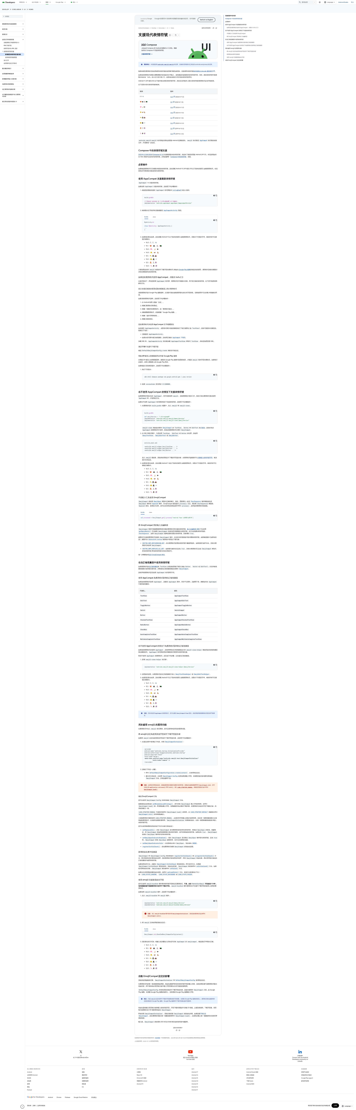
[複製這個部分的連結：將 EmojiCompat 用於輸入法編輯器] (170, 525)
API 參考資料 (250, 1078)
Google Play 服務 (184, 270)
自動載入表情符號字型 (205, 458)
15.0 (171, 107)
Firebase (67, 1097)
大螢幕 (139, 1072)
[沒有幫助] (216, 28)
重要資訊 (22, 2)
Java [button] (154, 217)
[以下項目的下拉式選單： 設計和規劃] (40, 2)
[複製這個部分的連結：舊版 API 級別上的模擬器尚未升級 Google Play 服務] (179, 356)
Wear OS (139, 1075)
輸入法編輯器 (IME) (193, 529)
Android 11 (195, 1090)
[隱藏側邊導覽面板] (22, 1107)
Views (31, 9)
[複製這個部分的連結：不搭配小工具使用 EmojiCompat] (167, 498)
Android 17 (195, 1072)
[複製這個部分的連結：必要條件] (149, 165)
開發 (47, 2)
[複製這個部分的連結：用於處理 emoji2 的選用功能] (168, 725)
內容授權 (157, 1038)
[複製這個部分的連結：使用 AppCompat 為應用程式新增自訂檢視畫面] (180, 578)
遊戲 (83, 1072)
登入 (352, 2)
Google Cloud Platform (81, 1097)
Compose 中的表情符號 (178, 157)
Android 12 (195, 1087)
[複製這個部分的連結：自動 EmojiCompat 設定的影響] (171, 976)
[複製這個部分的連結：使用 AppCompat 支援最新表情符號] (177, 179)
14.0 (171, 113)
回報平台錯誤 (305, 1072)
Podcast (29, 1090)
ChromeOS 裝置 (141, 1078)
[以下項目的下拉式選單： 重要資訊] (27, 2)
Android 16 (195, 1075)
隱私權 (84, 1084)
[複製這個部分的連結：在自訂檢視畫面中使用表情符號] (171, 563)
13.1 (171, 118)
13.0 (171, 123)
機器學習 (84, 1075)
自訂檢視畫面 (153, 567)
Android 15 (195, 1078)
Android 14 (195, 1081)
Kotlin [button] (146, 217)
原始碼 (29, 1081)
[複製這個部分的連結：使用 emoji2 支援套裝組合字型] (166, 880)
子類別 (179, 338)
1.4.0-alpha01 (177, 190)
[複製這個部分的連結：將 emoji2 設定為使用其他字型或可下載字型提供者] (182, 734)
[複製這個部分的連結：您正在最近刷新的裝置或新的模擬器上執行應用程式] (179, 289)
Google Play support (307, 1078)
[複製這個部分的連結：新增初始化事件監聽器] (159, 852)
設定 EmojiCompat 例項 (157, 555)
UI (25, 9)
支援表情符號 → (146, 54)
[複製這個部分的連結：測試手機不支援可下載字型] (160, 347)
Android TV (140, 1084)
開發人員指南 (250, 1075)
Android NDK (250, 1084)
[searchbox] (12, 16)
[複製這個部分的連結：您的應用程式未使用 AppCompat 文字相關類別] (176, 324)
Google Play (59, 2)
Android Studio (343, 2)
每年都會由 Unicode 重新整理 (203, 71)
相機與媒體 (85, 1081)
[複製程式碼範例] (216, 195)
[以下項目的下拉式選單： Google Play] (65, 2)
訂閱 (335, 1105)
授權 (34, 1105)
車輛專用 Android (142, 1081)
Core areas (16, 9)
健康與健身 (85, 1078)
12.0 (171, 134)
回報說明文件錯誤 (306, 1075)
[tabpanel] (179, 226)
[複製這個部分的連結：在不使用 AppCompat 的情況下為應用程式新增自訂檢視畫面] (191, 646)
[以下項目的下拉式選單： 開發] (50, 2)
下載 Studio (249, 1081)
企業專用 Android (32, 1075)
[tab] (146, 217)
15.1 (171, 102)
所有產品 (94, 1097)
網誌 (74, 2)
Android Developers (143, 28)
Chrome (59, 1097)
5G (83, 1087)
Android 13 (195, 1084)
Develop (5, 9)
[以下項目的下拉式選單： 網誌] (77, 2)
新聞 (28, 1084)
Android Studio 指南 (252, 1072)
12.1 (171, 128)
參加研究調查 (305, 1081)
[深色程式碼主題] (214, 195)
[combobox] (307, 2)
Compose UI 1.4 (158, 155)
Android (29, 1072)
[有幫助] (213, 28)
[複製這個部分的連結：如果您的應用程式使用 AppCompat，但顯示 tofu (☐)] (185, 277)
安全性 (29, 1078)
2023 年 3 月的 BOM (145, 155)
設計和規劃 (35, 2)
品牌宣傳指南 (41, 1105)
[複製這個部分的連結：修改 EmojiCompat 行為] (158, 796)
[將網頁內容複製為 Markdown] (176, 35)
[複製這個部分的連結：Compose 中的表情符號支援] (169, 151)
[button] (11, 23)
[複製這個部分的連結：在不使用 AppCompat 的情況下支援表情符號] (186, 392)
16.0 (171, 97)
